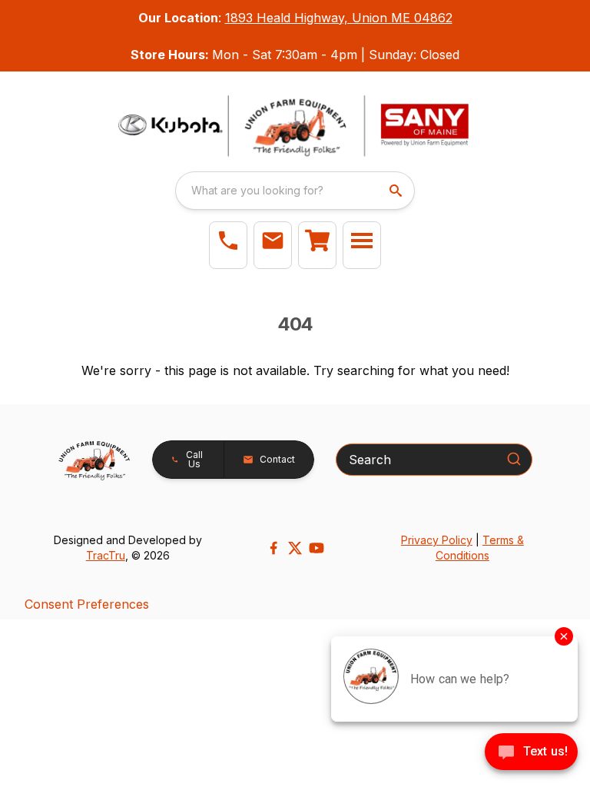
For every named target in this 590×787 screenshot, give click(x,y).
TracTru (105, 555)
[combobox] (295, 190)
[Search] (514, 459)
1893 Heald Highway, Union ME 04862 (338, 17)
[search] (397, 190)
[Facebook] (273, 548)
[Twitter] (295, 548)
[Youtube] (316, 548)
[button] (228, 245)
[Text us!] (531, 753)
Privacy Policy (436, 539)
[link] (317, 245)
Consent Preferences (87, 604)
